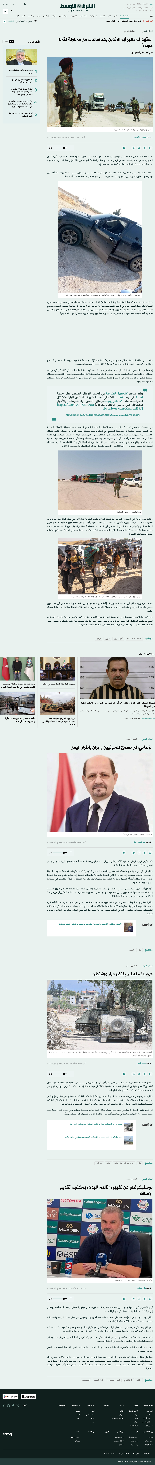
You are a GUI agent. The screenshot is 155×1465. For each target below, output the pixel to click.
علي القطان (141, 1288)
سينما (92, 1418)
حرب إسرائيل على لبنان (124, 1163)
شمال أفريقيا (146, 1418)
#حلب (119, 397)
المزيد (17, 16)
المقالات (122, 1411)
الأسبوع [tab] (6, 41)
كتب (93, 1411)
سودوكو (77, 1441)
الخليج (148, 1415)
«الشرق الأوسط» (139, 137)
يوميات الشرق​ (63, 16)
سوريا (107, 638)
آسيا (136, 1418)
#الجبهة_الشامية (117, 394)
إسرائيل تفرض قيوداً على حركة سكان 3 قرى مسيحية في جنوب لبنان (93, 1137)
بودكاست (31, 16)
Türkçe (139, 4)
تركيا (99, 638)
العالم (115, 16)
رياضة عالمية (134, 1445)
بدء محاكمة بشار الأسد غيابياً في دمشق (58, 684)
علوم (78, 1415)
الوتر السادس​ (90, 1415)
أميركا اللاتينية (134, 1426)
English (145, 4)
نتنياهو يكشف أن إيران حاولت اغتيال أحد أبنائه (21, 81)
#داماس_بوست (113, 401)
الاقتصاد (102, 16)
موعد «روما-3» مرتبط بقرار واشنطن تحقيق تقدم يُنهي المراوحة (96, 1124)
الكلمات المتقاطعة (75, 1437)
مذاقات (150, 1437)
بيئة (79, 1418)
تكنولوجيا (74, 16)
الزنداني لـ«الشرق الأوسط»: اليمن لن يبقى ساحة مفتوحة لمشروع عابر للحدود (90, 924)
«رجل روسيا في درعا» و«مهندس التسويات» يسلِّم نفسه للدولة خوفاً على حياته (58, 721)
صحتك (78, 1411)
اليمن (131, 950)
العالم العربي (147, 31)
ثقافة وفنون (93, 16)
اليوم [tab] (11, 41)
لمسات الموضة (149, 1445)
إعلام (93, 1422)
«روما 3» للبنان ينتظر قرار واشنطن (123, 974)
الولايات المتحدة (133, 1411)
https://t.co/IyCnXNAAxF (76, 405)
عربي (151, 4)
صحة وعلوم (83, 16)
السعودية (86, 1380)
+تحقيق (121, 1445)
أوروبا (136, 1415)
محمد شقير (141, 1063)
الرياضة (54, 16)
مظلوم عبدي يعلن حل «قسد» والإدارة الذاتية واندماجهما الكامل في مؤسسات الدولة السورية (20, 104)
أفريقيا (136, 1422)
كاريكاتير (121, 1415)
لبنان (108, 1163)
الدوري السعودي (113, 1380)
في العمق (46, 16)
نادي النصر (98, 1380)
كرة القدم (128, 1380)
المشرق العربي (129, 31)
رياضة (138, 1380)
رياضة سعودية (133, 1437)
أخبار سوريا (118, 638)
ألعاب (23, 16)
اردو (134, 4)
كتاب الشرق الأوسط (117, 1418)
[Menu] (151, 16)
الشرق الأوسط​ (124, 16)
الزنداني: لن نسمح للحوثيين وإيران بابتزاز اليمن (112, 747)
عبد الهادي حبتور (139, 842)
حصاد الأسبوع (119, 1437)
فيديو (38, 16)
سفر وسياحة (149, 1441)
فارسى (129, 4)
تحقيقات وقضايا (119, 1441)
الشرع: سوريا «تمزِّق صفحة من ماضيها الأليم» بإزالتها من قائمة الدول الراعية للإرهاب (21, 92)
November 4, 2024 (77, 415)
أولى (139, 950)
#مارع (139, 397)
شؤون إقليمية (149, 1426)
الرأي (109, 16)
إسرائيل (99, 1163)
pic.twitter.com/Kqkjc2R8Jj (122, 409)
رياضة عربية (134, 1441)
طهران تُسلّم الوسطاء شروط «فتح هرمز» (126, 21)
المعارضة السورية (134, 638)
